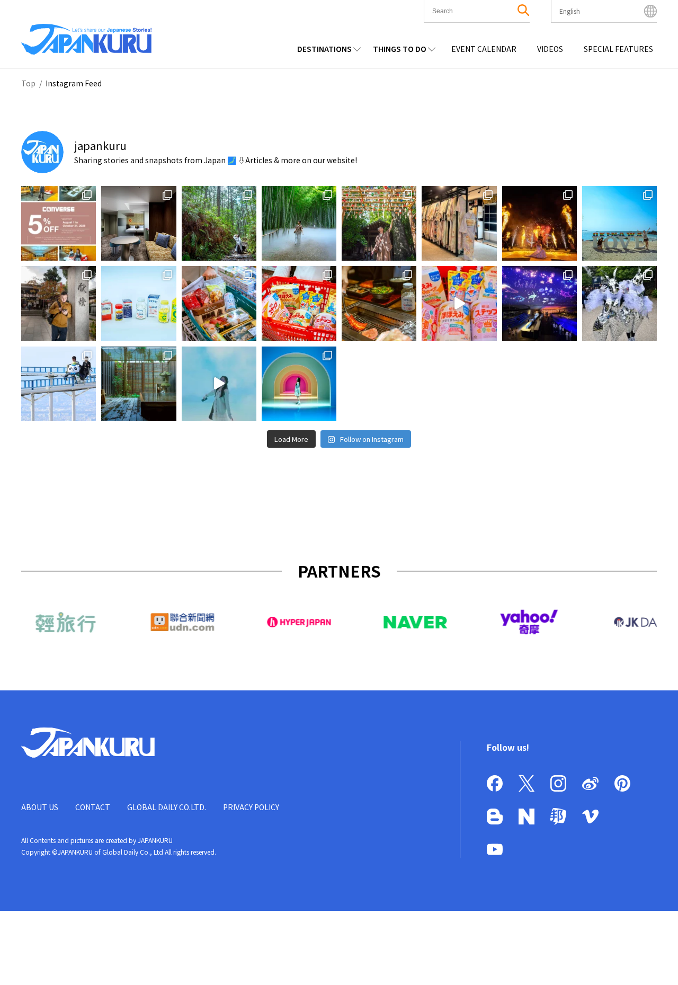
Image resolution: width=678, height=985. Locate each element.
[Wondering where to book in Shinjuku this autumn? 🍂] (138, 223)
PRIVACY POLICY (251, 807)
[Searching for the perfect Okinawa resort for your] (619, 223)
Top (28, 83)
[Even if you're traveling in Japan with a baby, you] (299, 303)
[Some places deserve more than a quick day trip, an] (379, 223)
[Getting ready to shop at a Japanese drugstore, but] (138, 303)
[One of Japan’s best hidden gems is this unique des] (299, 223)
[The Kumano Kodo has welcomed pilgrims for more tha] (219, 223)
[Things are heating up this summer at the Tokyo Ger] (539, 223)
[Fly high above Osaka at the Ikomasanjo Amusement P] (58, 384)
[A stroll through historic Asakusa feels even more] (459, 223)
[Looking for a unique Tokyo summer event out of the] (539, 303)
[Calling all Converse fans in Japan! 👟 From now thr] (58, 223)
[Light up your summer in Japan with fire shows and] (619, 303)
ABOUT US (39, 807)
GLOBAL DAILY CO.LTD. (166, 807)
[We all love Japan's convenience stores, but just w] (219, 303)
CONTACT (92, 807)
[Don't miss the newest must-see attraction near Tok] (299, 384)
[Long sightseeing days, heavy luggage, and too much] (379, 303)
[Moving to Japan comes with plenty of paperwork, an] (58, 303)
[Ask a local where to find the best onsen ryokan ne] (138, 384)
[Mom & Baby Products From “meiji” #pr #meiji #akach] (459, 303)
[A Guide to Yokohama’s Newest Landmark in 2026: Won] (219, 384)
